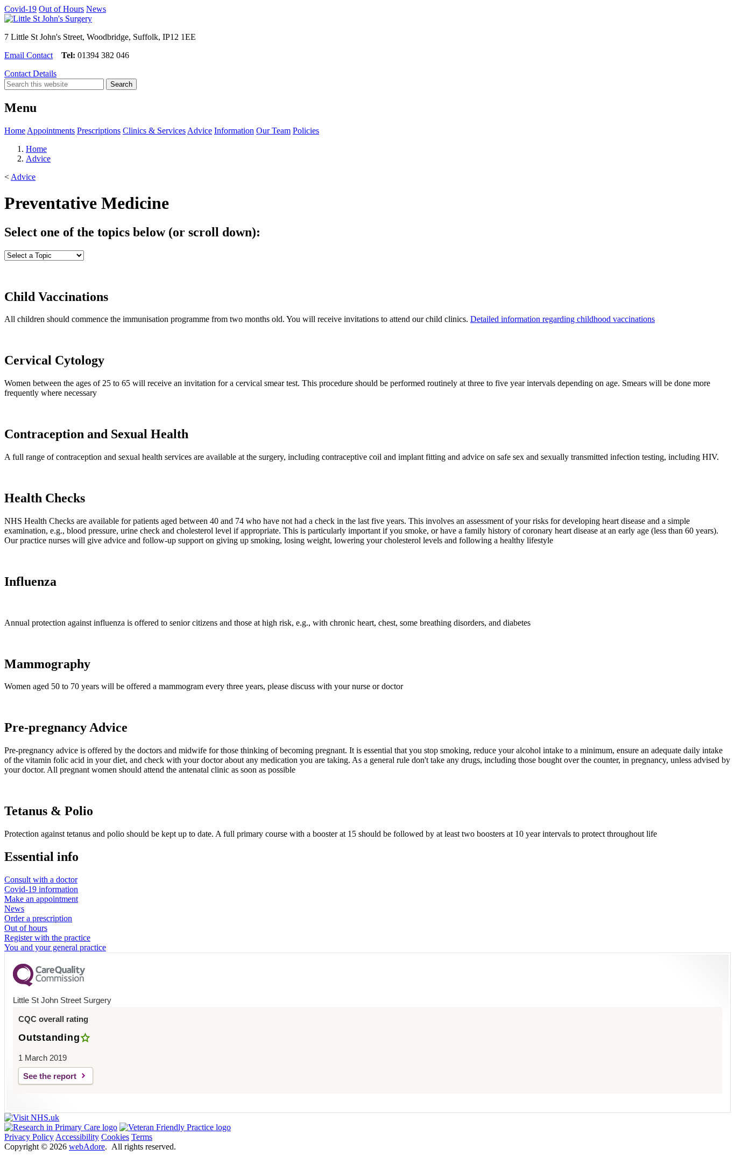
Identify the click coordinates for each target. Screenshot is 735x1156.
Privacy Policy (29, 1136)
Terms (141, 1136)
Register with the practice (47, 937)
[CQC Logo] (49, 983)
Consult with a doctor (40, 879)
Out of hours (25, 928)
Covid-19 (20, 8)
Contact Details (30, 73)
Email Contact (28, 55)
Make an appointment (41, 898)
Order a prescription (38, 918)
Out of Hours (61, 8)
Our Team (273, 130)
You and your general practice (55, 947)
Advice (199, 130)
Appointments (51, 130)
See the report (49, 1076)
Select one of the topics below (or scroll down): (132, 232)
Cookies (115, 1136)
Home (14, 130)
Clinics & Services (154, 130)
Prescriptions (99, 130)
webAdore (87, 1146)
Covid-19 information (41, 889)
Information (234, 130)
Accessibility (77, 1136)
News (96, 8)
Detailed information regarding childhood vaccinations (562, 319)
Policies (306, 130)
